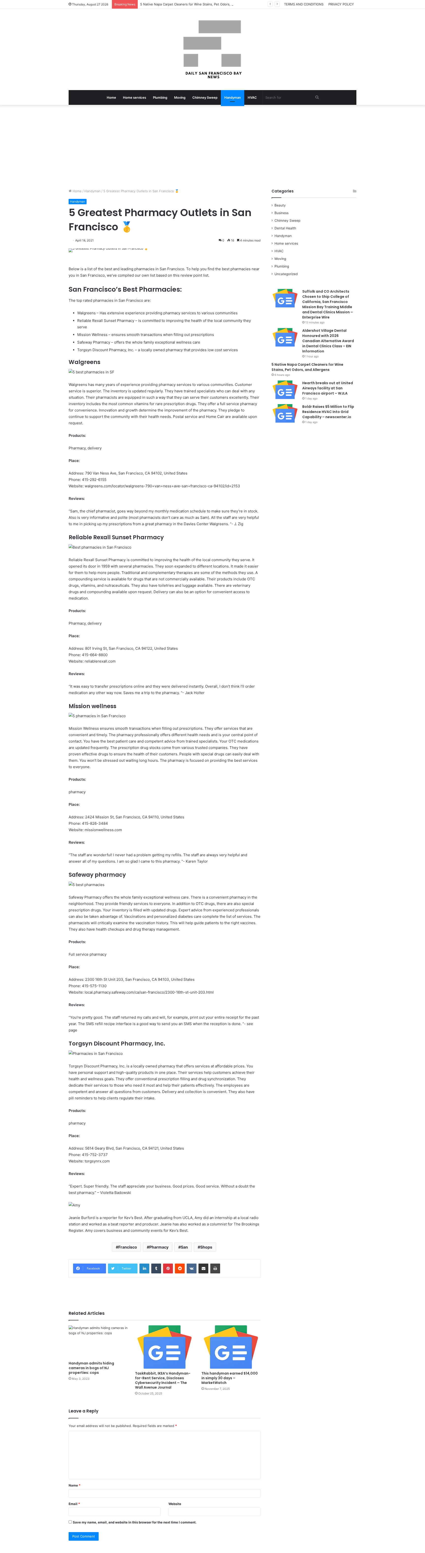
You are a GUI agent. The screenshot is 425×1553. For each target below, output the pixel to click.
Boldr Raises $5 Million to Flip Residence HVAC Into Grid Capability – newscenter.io (328, 411)
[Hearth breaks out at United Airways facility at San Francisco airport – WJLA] (285, 389)
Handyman (232, 97)
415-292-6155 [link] (94, 479)
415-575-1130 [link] (94, 985)
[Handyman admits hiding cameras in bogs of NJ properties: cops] (98, 1342)
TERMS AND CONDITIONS (303, 4)
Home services (134, 97)
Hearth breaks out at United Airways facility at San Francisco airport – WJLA (327, 388)
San (184, 1247)
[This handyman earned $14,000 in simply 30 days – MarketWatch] (230, 1347)
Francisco (127, 1247)
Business (281, 213)
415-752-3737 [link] (95, 1154)
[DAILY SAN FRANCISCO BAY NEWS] (212, 49)
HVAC (252, 97)
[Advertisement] (212, 146)
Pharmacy (158, 1247)
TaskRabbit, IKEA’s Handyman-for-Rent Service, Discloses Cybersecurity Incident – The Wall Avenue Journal (162, 1380)
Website (174, 1504)
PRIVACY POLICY (341, 4)
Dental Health (285, 228)
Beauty (280, 205)
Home (111, 97)
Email (74, 1504)
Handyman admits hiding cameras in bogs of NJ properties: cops (91, 1368)
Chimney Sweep (204, 97)
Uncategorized (286, 274)
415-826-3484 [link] (95, 823)
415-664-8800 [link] (94, 654)
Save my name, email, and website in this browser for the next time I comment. (135, 1522)
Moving (179, 97)
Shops (206, 1247)
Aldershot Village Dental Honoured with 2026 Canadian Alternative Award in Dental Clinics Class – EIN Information (328, 341)
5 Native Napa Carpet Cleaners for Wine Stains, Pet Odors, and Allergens (196, 4)
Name (74, 1485)
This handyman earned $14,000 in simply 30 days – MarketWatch (229, 1378)
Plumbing (160, 97)
